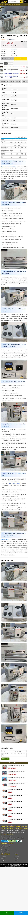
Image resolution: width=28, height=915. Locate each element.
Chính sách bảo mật (5, 849)
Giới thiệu (17, 856)
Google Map (3, 860)
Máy (2, 166)
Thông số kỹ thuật (4, 81)
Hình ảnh (18, 81)
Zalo (3, 862)
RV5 (6, 63)
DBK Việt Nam (5, 539)
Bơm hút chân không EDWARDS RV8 (11, 73)
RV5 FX (10, 63)
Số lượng (3, 55)
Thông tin (11, 81)
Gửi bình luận (5, 758)
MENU (25, 1)
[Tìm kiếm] (21, 1)
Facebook (3, 856)
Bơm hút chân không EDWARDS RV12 (11, 77)
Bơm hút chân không (16, 4)
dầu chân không (14, 483)
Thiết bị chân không (7, 4)
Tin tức (16, 860)
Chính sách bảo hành (5, 847)
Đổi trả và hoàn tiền (5, 851)
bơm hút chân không (10, 166)
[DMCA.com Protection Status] (11, 840)
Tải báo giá (24, 41)
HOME (2, 4)
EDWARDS (13, 49)
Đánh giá (25, 81)
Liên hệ (16, 858)
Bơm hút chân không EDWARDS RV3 (11, 67)
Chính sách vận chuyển (5, 845)
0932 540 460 (10, 834)
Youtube (3, 858)
